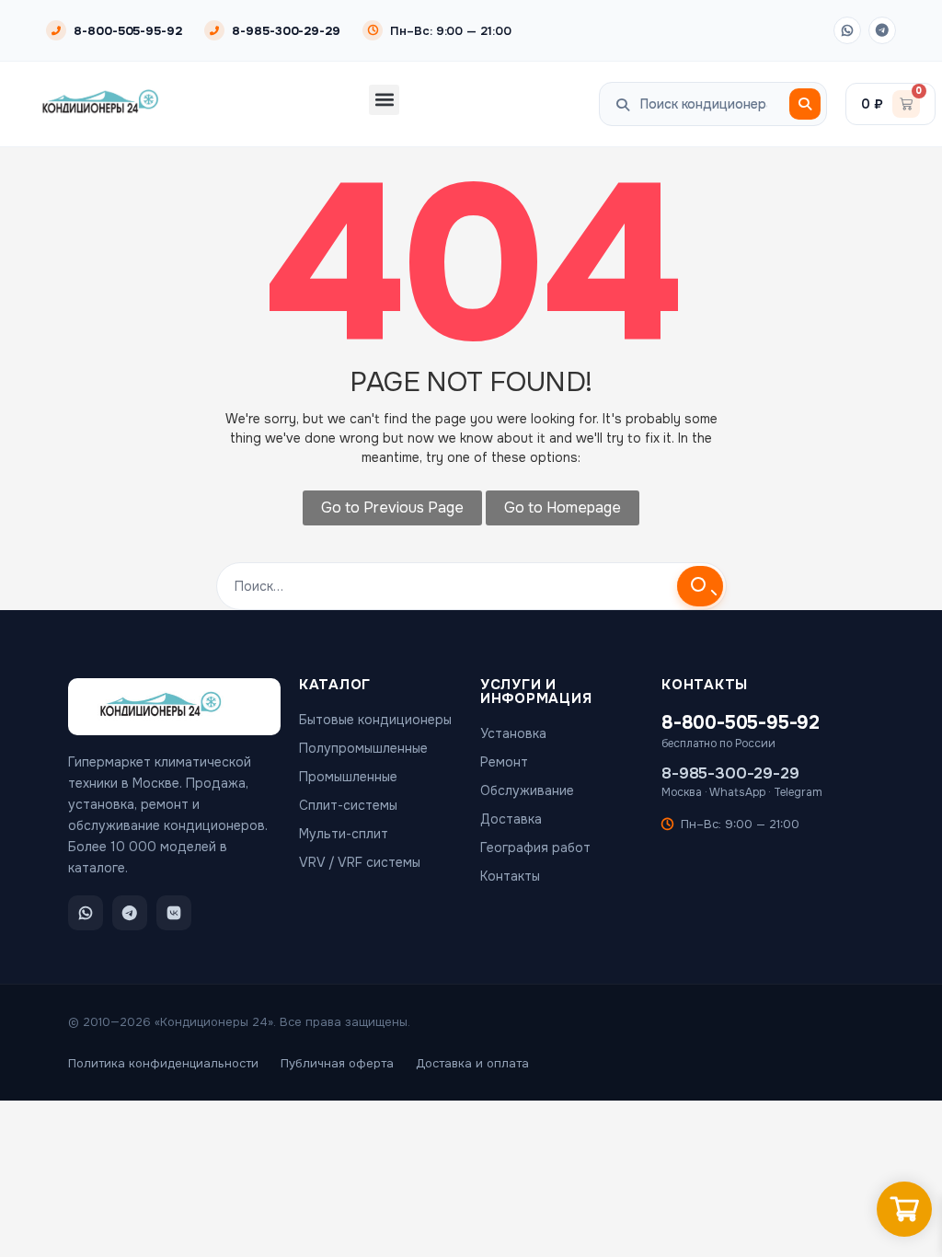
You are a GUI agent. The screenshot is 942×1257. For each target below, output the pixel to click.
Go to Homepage (562, 507)
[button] (384, 100)
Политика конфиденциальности (163, 1063)
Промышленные (348, 776)
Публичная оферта (337, 1063)
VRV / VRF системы (359, 862)
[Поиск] (805, 104)
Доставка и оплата (472, 1063)
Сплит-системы (348, 805)
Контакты (510, 876)
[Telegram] (882, 30)
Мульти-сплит (343, 833)
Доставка (511, 819)
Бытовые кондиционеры (375, 719)
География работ (535, 847)
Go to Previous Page (392, 507)
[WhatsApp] (847, 30)
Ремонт (504, 762)
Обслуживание (527, 790)
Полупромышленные (363, 748)
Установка (513, 733)
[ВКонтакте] (173, 912)
